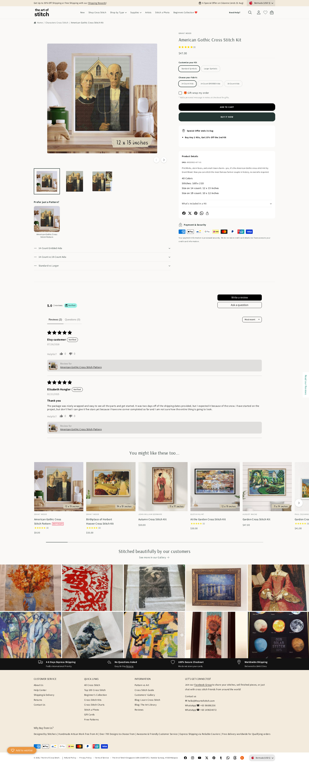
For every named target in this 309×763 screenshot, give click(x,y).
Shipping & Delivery (44, 694)
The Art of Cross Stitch (50, 757)
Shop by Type (117, 12)
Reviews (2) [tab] (55, 319)
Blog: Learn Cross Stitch (147, 699)
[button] (118, 12)
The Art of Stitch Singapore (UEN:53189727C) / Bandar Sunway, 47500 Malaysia (145, 757)
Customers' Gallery (145, 694)
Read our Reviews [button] (306, 385)
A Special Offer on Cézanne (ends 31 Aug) (222, 2)
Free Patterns (91, 719)
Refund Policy (70, 757)
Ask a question (239, 305)
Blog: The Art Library (145, 704)
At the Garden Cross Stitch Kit (208, 519)
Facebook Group (203, 684)
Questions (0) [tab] (72, 319)
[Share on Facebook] (184, 213)
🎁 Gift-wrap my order (196, 92)
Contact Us (39, 704)
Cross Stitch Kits (93, 699)
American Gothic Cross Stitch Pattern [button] (81, 367)
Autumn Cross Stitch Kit (152, 519)
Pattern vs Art (142, 685)
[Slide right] (164, 160)
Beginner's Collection (95, 694)
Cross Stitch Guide (144, 690)
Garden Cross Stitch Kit (256, 519)
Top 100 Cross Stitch (95, 690)
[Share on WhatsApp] (202, 213)
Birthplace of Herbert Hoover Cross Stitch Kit (100, 521)
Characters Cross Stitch (56, 22)
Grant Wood (185, 33)
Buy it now (227, 116)
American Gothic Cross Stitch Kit (87, 22)
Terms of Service (102, 757)
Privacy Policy (85, 757)
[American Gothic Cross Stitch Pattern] (47, 219)
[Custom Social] (242, 757)
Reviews (139, 709)
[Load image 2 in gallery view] (75, 181)
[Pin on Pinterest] (196, 213)
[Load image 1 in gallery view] (47, 181)
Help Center (40, 690)
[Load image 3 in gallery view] (102, 181)
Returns (130, 666)
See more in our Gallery (152, 557)
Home (40, 22)
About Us (38, 685)
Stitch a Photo (91, 709)
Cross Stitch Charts (94, 704)
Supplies (134, 12)
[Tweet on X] (190, 213)
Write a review (239, 297)
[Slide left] (156, 160)
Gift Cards (89, 714)
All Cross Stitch (92, 685)
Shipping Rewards (97, 2)
